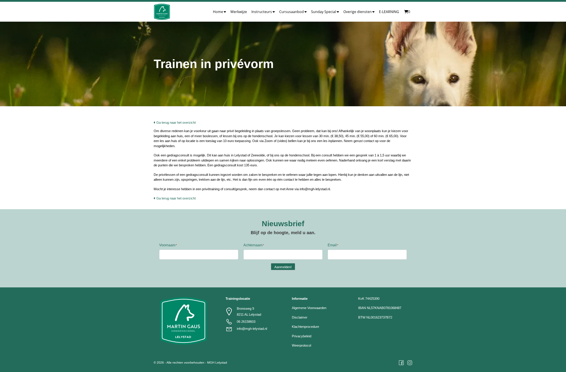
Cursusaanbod (291, 11)
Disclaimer (299, 317)
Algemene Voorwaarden (309, 308)
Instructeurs (261, 11)
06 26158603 (246, 321)
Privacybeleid (301, 336)
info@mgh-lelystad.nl (252, 328)
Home (218, 11)
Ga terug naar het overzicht (175, 122)
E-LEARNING (389, 11)
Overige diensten (357, 11)
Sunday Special (323, 11)
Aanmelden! (283, 267)
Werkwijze (238, 11)
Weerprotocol (301, 345)
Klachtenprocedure (305, 326)
